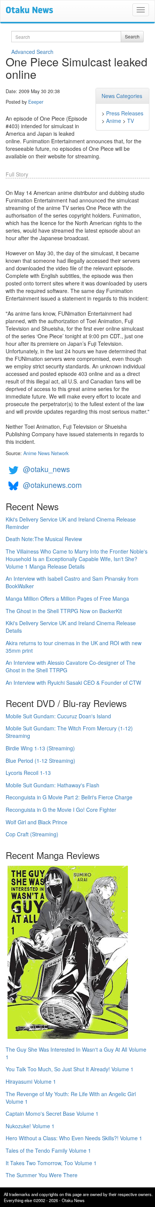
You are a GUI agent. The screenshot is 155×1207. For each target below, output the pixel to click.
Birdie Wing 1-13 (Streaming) (40, 748)
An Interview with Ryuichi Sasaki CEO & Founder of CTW (73, 682)
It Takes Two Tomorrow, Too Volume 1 (51, 1163)
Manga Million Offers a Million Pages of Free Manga (67, 598)
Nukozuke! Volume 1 (30, 1126)
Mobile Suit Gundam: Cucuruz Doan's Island (58, 716)
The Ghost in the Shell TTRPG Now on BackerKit (64, 611)
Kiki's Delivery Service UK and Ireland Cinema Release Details (71, 626)
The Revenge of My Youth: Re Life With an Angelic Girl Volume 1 (71, 1097)
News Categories (122, 96)
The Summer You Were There (42, 1175)
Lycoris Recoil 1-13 (28, 772)
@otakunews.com (52, 484)
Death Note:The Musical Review (44, 539)
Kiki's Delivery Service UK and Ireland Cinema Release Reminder (71, 523)
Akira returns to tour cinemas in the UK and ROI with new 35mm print (73, 646)
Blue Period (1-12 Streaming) (40, 760)
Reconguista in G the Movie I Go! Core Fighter (61, 809)
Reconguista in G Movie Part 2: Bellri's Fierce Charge (69, 797)
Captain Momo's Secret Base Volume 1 (52, 1113)
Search (132, 36)
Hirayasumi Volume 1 (31, 1081)
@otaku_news (46, 468)
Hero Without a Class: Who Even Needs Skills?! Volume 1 (74, 1138)
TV (130, 120)
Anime (113, 120)
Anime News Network (45, 453)
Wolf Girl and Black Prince (36, 822)
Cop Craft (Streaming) (32, 834)
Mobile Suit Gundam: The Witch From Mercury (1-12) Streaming (69, 731)
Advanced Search (32, 51)
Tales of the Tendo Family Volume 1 (48, 1150)
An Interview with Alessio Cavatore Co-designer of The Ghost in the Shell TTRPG (70, 666)
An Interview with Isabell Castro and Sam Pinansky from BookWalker (72, 582)
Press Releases (124, 113)
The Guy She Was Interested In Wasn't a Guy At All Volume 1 (76, 1053)
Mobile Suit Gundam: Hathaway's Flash (52, 785)
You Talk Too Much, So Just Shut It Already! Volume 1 (70, 1069)
